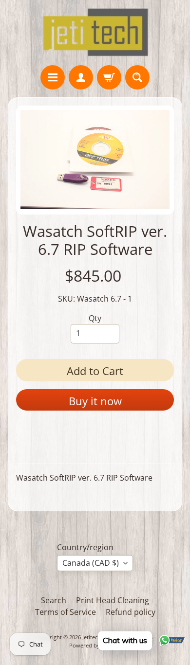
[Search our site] (137, 77)
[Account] (81, 77)
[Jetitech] (95, 32)
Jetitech (91, 637)
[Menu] (52, 77)
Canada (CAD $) (90, 562)
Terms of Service (65, 612)
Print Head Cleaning (112, 600)
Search (53, 600)
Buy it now (95, 401)
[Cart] (109, 77)
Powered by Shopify (95, 645)
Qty (95, 318)
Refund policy (130, 612)
